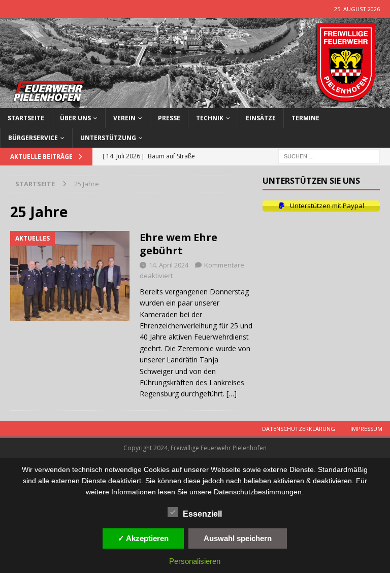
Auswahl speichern (238, 538)
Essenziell (202, 514)
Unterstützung (108, 137)
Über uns (75, 118)
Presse (169, 118)
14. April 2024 (168, 264)
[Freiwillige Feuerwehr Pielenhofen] (195, 102)
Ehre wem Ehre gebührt (178, 243)
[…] (231, 393)
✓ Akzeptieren (143, 538)
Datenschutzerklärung (298, 428)
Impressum (366, 428)
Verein (124, 118)
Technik (209, 118)
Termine (305, 118)
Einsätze (261, 118)
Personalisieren (194, 561)
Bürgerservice (33, 137)
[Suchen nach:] (329, 155)
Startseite (26, 118)
